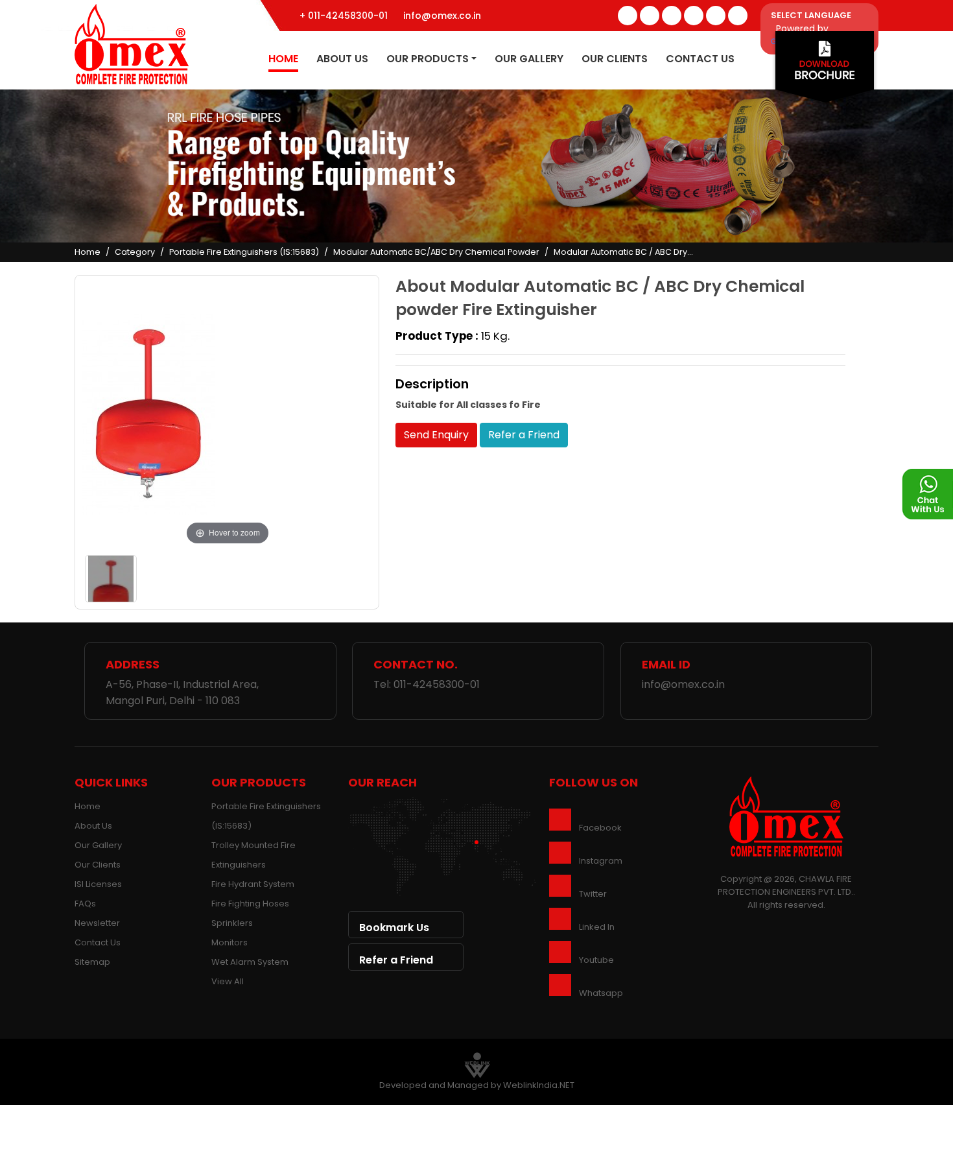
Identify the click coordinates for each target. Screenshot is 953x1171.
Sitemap (92, 962)
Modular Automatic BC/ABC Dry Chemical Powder (436, 251)
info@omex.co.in (442, 15)
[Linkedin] (693, 15)
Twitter (593, 894)
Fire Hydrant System (252, 884)
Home (283, 58)
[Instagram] (671, 15)
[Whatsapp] (737, 15)
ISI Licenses (98, 884)
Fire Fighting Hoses (250, 903)
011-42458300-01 (437, 684)
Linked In (597, 927)
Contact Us (700, 58)
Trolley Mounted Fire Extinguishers (253, 855)
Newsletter (97, 923)
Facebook (600, 828)
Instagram (600, 861)
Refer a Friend (523, 434)
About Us (342, 58)
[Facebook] (627, 15)
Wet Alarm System (249, 962)
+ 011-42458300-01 (344, 15)
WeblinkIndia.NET (538, 1085)
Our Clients (615, 58)
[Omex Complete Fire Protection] (786, 816)
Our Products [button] (427, 58)
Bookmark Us (394, 927)
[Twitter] (649, 15)
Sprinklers (232, 923)
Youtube (596, 960)
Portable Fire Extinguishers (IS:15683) (244, 251)
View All (227, 981)
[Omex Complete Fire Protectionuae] (132, 43)
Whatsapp (601, 993)
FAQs (85, 903)
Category (135, 251)
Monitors (229, 942)
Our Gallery (529, 58)
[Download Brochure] (824, 70)
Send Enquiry (436, 434)
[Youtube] (715, 15)
